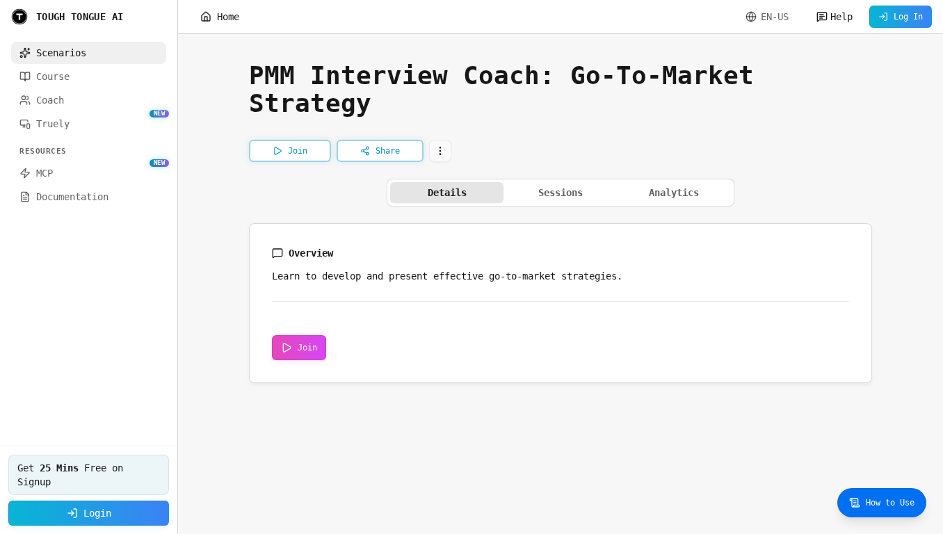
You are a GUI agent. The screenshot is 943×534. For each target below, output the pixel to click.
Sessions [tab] (560, 192)
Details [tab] (447, 192)
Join (307, 348)
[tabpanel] (560, 303)
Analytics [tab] (674, 192)
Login (97, 513)
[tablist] (560, 193)
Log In (908, 17)
